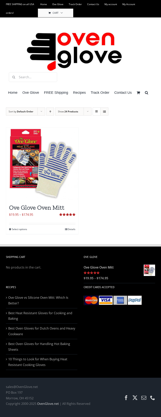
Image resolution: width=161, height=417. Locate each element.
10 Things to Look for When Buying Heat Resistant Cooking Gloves (37, 362)
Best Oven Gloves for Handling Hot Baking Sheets (39, 347)
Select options (19, 229)
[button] (146, 92)
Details (71, 229)
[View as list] (104, 111)
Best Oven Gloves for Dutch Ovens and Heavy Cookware (41, 331)
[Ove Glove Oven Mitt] (42, 163)
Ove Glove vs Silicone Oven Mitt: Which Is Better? (38, 300)
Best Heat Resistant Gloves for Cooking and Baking (40, 316)
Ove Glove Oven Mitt (36, 207)
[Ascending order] (50, 111)
